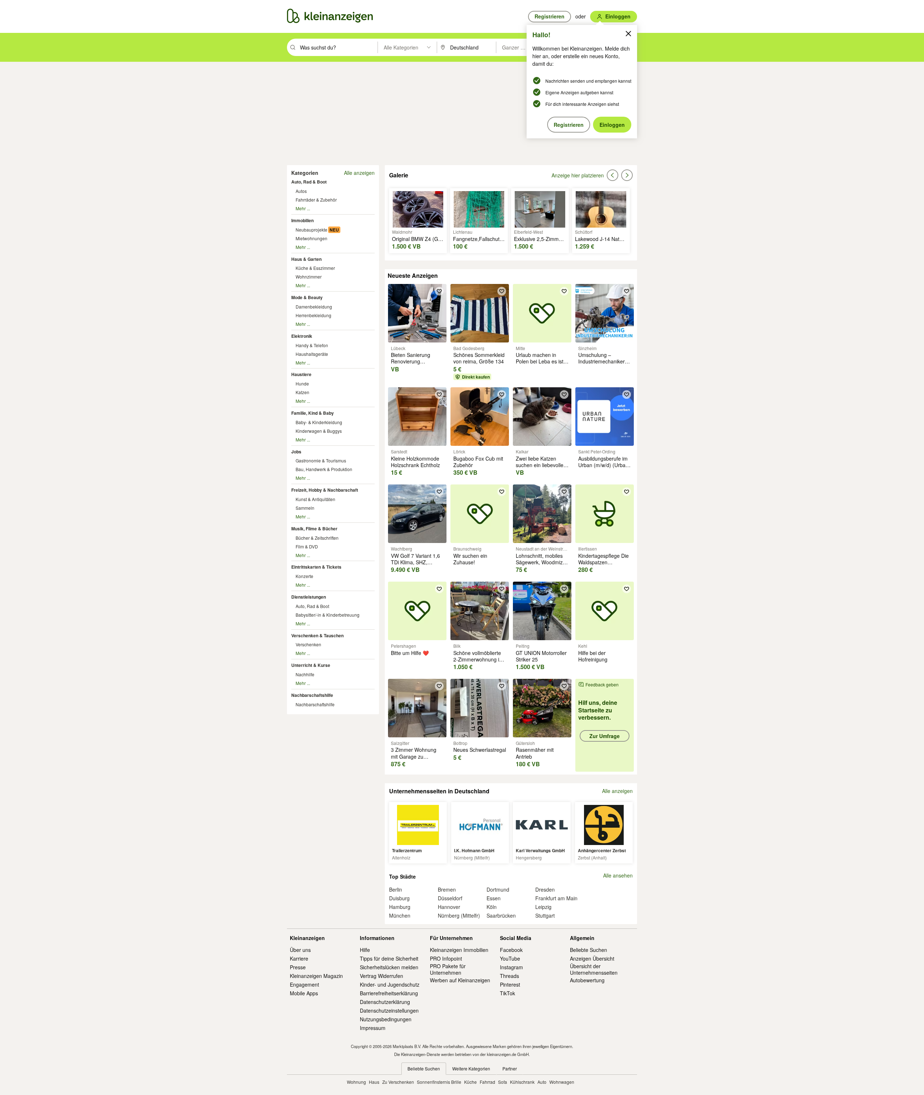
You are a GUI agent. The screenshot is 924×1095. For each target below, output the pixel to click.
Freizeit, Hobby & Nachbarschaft (324, 490)
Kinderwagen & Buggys (319, 431)
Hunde (302, 383)
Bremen (447, 889)
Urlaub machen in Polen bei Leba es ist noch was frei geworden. (539, 364)
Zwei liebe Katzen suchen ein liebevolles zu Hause (541, 465)
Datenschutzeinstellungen (389, 1010)
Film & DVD (307, 546)
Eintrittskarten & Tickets (316, 567)
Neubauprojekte (311, 230)
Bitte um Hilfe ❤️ (410, 652)
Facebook (511, 949)
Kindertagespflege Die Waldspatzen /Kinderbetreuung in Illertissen (603, 565)
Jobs (296, 451)
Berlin (395, 889)
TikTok (507, 993)
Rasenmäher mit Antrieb (535, 753)
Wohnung (356, 1082)
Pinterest (510, 984)
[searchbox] (338, 47)
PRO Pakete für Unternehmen (448, 969)
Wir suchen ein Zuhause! (470, 559)
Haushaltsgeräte (312, 354)
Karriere (299, 958)
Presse (298, 967)
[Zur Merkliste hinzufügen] (439, 291)
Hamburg (399, 906)
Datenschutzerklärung (385, 1001)
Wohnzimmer (309, 276)
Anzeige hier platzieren (578, 175)
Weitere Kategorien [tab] (471, 1068)
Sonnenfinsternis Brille (439, 1082)
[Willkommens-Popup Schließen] (628, 33)
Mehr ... (303, 208)
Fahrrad (487, 1082)
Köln (492, 906)
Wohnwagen (561, 1082)
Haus (374, 1082)
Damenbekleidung (314, 306)
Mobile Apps (304, 993)
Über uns (300, 949)
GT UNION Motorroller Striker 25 (541, 656)
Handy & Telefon (312, 345)
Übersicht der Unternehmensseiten (594, 969)
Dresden (545, 889)
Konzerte (304, 576)
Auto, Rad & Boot (309, 181)
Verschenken (308, 644)
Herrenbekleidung (313, 315)
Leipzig (543, 906)
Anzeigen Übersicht (592, 958)
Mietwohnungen (311, 238)
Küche (470, 1082)
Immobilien (302, 220)
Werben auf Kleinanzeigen (460, 980)
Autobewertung (587, 980)
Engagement (304, 984)
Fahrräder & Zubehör (316, 200)
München (399, 915)
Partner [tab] (509, 1068)
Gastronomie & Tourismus (321, 460)
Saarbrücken (501, 915)
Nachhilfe (305, 674)
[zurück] (612, 175)
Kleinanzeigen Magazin (316, 975)
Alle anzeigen (359, 172)
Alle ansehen (618, 875)
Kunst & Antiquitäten (315, 499)
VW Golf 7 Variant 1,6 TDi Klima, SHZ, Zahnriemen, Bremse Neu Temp (415, 565)
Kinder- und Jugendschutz (389, 984)
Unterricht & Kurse (310, 665)
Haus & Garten (306, 259)
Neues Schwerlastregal (479, 749)
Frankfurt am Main (556, 898)
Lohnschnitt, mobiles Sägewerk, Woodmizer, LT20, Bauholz (542, 562)
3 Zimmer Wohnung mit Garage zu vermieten (413, 756)
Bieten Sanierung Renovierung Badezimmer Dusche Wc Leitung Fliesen (415, 364)
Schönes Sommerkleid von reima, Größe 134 (479, 358)
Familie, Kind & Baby (312, 413)
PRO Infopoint (446, 958)
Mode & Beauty (307, 297)
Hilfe (365, 949)
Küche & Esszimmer (315, 268)
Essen (494, 898)
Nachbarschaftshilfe (312, 695)
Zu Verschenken (398, 1082)
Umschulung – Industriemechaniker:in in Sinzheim (604, 361)
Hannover (449, 906)
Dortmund (498, 889)
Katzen (302, 392)
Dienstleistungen (308, 597)
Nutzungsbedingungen (385, 1019)
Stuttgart (545, 915)
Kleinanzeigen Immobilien (459, 949)
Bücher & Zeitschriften (317, 538)
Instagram (511, 967)
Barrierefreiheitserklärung (389, 993)
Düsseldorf (450, 898)
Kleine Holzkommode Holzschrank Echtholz (415, 462)
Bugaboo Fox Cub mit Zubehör (478, 462)
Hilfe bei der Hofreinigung (592, 656)
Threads (509, 975)
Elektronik (301, 336)
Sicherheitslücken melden (389, 967)
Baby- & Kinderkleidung (319, 422)
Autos (301, 191)
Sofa (502, 1082)
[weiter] (627, 175)
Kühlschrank (522, 1082)
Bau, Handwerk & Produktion (324, 469)
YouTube (510, 958)
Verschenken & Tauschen (317, 635)
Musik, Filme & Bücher (314, 528)
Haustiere (301, 374)
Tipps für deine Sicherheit (389, 958)
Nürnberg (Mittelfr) (459, 915)
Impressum (372, 1027)
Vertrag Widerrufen (381, 975)
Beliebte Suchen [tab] (423, 1068)
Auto (541, 1082)
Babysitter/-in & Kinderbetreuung (327, 615)
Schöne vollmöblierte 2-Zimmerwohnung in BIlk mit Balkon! (477, 659)
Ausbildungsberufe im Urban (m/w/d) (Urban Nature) (603, 465)
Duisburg (399, 898)
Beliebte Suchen (588, 949)
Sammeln (305, 508)
